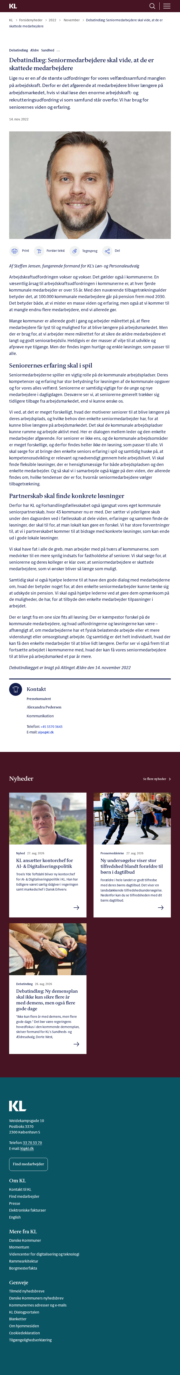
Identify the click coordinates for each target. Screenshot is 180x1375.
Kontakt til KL (20, 1190)
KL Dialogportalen (24, 1312)
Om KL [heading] (17, 1181)
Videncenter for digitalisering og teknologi (44, 1254)
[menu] (167, 6)
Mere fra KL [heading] (23, 1232)
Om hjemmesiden (24, 1326)
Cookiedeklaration (24, 1333)
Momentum (19, 1247)
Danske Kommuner (25, 1241)
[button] (83, 251)
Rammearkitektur (23, 1261)
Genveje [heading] (18, 1283)
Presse (14, 1204)
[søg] (152, 6)
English (15, 1218)
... (58, 50)
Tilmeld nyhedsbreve (27, 1291)
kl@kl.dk (27, 1149)
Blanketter (17, 1319)
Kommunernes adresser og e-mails (38, 1305)
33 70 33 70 (32, 1143)
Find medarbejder (28, 1164)
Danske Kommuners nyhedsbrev (36, 1298)
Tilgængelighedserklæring (30, 1340)
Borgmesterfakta (23, 1268)
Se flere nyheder (154, 779)
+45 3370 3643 (51, 727)
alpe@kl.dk (46, 732)
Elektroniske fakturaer (27, 1211)
